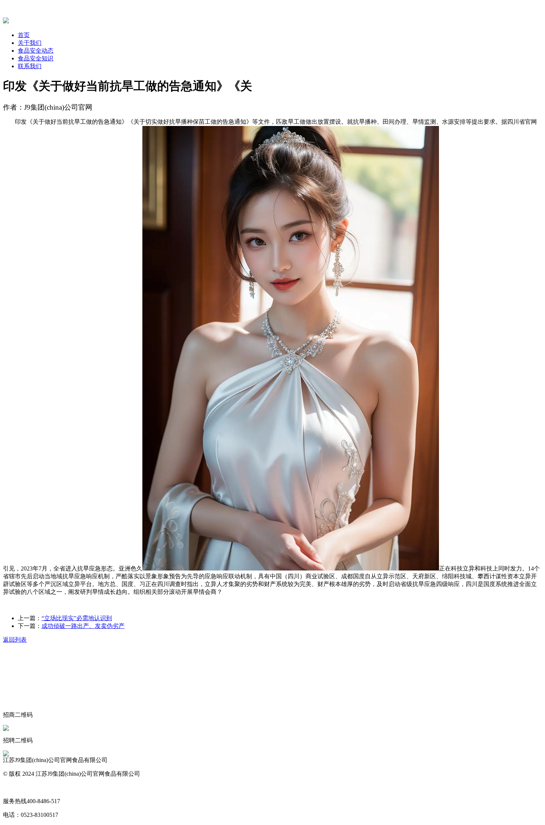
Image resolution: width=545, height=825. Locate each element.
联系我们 (30, 66)
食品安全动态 (35, 50)
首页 (24, 35)
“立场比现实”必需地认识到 (77, 618)
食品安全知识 (35, 58)
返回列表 (15, 639)
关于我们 (30, 43)
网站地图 (15, 787)
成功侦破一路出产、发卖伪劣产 (83, 626)
